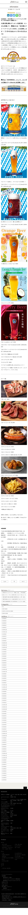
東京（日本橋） (13, 800)
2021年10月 (4, 709)
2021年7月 (4, 715)
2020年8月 (4, 740)
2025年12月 (4, 629)
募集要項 (5, 888)
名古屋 (24, 794)
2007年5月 (4, 779)
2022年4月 (4, 698)
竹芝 (18, 803)
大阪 (16, 794)
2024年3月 (4, 662)
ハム (3, 853)
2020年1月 (4, 751)
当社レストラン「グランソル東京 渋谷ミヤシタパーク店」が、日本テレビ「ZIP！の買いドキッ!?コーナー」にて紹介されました (14, 594)
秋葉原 (11, 797)
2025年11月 (4, 631)
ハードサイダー (2, 865)
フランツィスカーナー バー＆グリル (5, 819)
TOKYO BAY (13, 828)
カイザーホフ (4, 813)
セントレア (12, 804)
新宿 (25, 799)
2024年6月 (4, 656)
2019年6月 (4, 766)
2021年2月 (4, 726)
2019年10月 (4, 757)
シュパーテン (18, 845)
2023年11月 (4, 671)
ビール (2, 842)
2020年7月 (4, 742)
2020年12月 (4, 731)
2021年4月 (4, 722)
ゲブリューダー (5, 860)
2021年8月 (4, 713)
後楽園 (22, 799)
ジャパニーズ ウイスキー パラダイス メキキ (5, 824)
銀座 (11, 816)
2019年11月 (4, 755)
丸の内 (11, 810)
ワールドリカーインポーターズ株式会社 (11, 878)
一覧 (14, 581)
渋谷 (15, 797)
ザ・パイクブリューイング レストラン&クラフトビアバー (5, 805)
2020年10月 (4, 735)
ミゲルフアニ (4, 799)
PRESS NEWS (5, 613)
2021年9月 (4, 711)
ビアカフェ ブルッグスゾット (5, 809)
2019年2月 (4, 775)
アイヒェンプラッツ (5, 826)
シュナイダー (18, 856)
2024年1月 (4, 667)
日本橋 (11, 808)
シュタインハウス (5, 816)
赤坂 (11, 826)
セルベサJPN (4, 828)
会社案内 (4, 875)
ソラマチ (12, 794)
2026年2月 (4, 625)
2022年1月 (4, 702)
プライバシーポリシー (6, 889)
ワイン (2, 851)
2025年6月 (4, 638)
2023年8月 (4, 673)
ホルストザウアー (6, 854)
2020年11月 (4, 733)
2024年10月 (4, 647)
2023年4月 (4, 680)
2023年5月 (4, 678)
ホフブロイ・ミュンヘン (7, 847)
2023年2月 (4, 682)
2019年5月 (4, 768)
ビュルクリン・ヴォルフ (20, 854)
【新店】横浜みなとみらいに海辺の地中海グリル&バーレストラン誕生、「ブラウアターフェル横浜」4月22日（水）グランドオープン (14, 599)
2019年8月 (4, 762)
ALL (3, 606)
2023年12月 (4, 669)
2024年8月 (4, 651)
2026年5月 (4, 620)
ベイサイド (12, 799)
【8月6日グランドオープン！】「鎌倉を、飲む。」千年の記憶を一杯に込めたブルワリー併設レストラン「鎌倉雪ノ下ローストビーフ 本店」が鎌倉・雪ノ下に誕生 (14, 592)
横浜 (19, 794)
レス (16, 859)
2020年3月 (4, 746)
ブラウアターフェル (5, 803)
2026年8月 (4, 618)
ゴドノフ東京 (4, 810)
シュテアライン (18, 853)
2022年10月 (4, 689)
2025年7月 (4, 636)
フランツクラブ (4, 815)
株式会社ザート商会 (7, 877)
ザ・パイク (17, 847)
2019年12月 (4, 753)
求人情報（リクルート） (7, 886)
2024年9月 (4, 649)
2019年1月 (4, 777)
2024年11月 (4, 645)
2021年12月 (4, 704)
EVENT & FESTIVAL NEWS (7, 611)
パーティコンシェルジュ (7, 874)
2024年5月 (4, 658)
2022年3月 (4, 700)
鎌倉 (11, 833)
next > (23, 581)
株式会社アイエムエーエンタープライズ (11, 880)
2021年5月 (4, 720)
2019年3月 (4, 773)
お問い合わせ (5, 885)
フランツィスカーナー (7, 845)
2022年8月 (4, 691)
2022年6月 (4, 693)
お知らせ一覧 (5, 882)
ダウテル (4, 856)
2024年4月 (4, 660)
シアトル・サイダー (6, 868)
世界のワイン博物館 (5, 812)
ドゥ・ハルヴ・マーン (7, 848)
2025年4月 (4, 640)
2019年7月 (4, 764)
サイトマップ (5, 883)
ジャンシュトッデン (19, 857)
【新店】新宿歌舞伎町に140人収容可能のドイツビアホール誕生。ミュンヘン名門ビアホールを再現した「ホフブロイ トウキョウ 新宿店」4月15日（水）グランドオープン (14, 601)
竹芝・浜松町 (13, 803)
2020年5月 (4, 744)
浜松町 (15, 815)
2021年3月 (4, 724)
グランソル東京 (4, 801)
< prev (4, 581)
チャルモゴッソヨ (5, 829)
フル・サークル (18, 844)
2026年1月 (4, 627)
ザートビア (4, 844)
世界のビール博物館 (5, 794)
